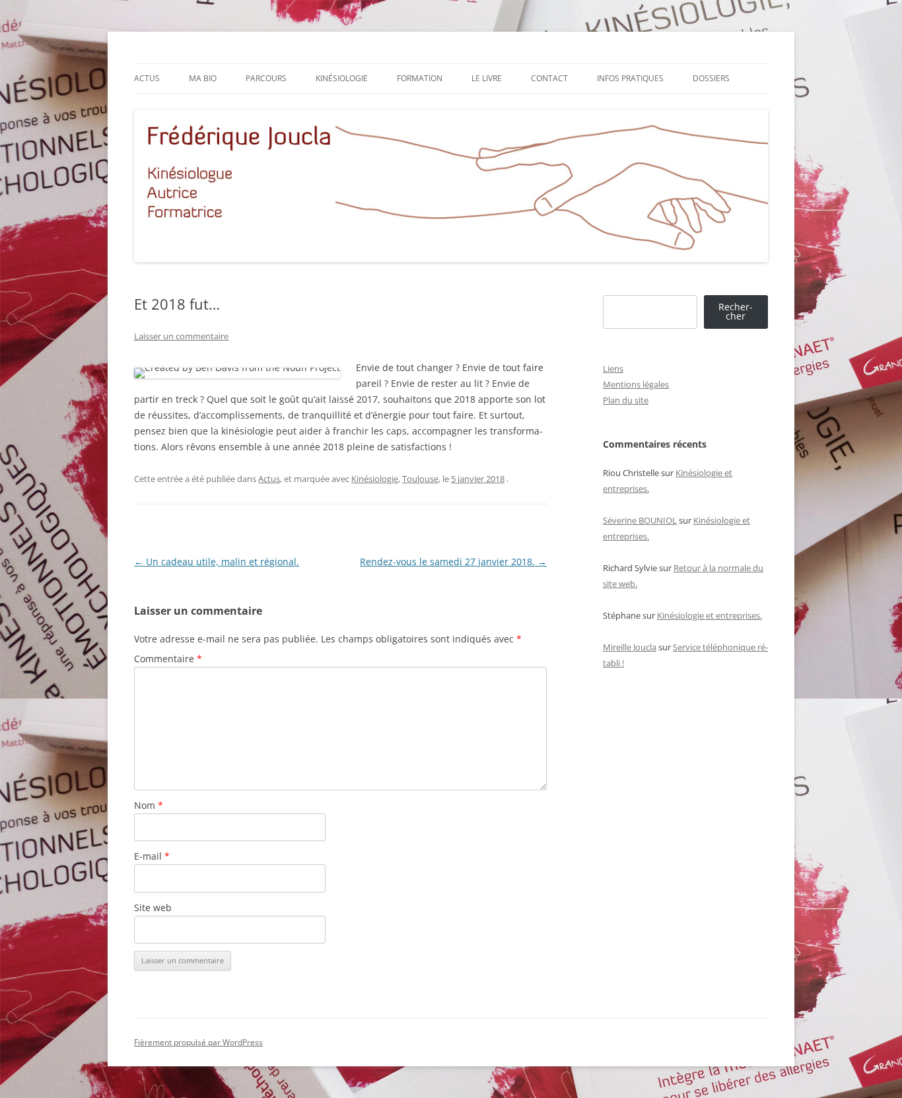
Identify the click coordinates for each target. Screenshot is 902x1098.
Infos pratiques (630, 78)
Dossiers (711, 78)
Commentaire (168, 658)
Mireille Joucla (629, 647)
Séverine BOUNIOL (640, 520)
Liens (613, 368)
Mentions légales (636, 384)
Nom (148, 805)
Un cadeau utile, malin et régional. (216, 561)
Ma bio (203, 78)
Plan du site (625, 400)
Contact (549, 78)
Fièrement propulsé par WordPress (198, 1042)
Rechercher (735, 311)
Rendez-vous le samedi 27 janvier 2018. (453, 561)
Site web (153, 907)
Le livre (486, 78)
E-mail (152, 856)
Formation (419, 78)
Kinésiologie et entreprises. (709, 615)
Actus (147, 78)
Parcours (266, 78)
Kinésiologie (342, 78)
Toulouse (420, 479)
